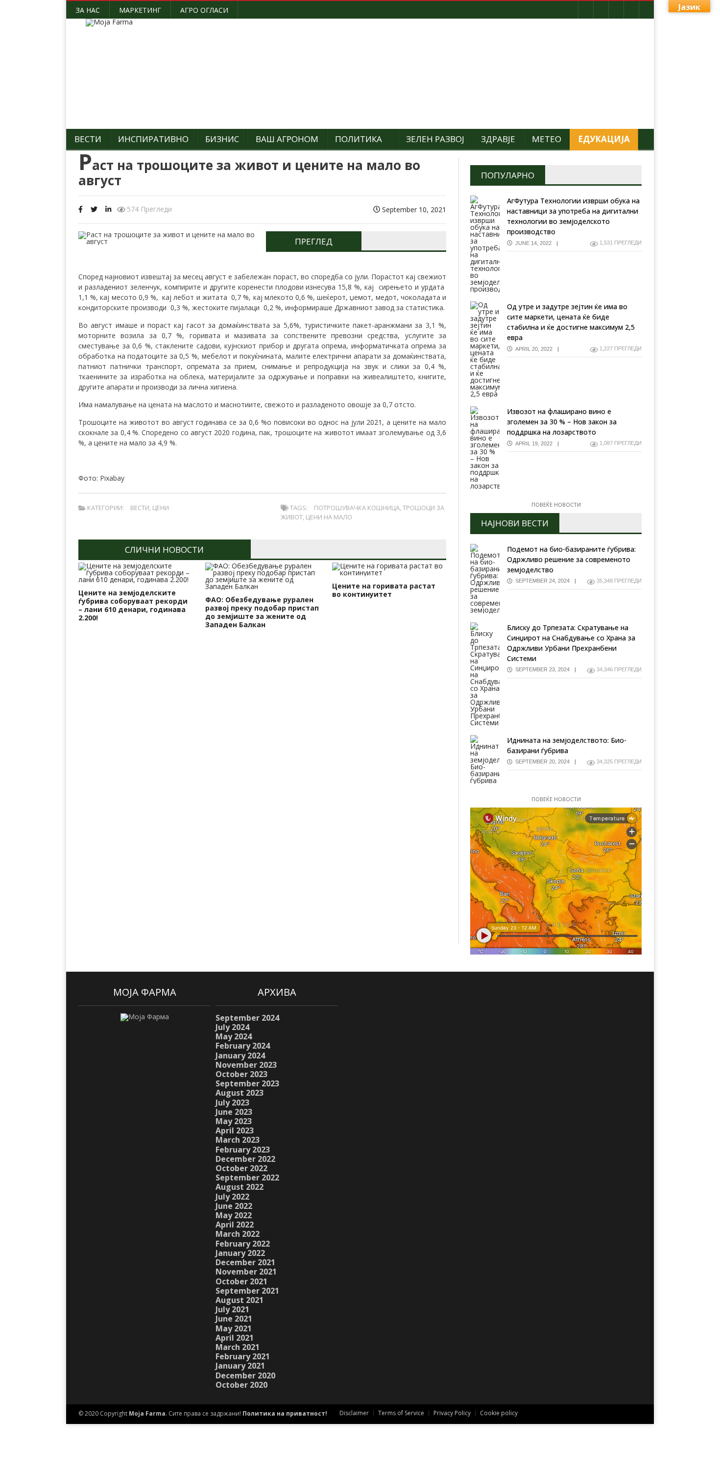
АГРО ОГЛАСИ (204, 10)
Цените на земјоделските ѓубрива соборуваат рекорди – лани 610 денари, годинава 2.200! (133, 605)
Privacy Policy (452, 1413)
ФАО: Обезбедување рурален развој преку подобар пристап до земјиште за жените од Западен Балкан (262, 612)
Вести (87, 139)
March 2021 (238, 1347)
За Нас (88, 10)
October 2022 (241, 1168)
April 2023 (235, 1130)
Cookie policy (499, 1413)
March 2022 (238, 1233)
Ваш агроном (287, 139)
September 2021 (247, 1290)
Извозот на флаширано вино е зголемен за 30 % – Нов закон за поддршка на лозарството (562, 422)
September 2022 (247, 1177)
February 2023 (243, 1149)
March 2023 (238, 1139)
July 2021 (232, 1309)
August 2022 (240, 1186)
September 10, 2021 (413, 209)
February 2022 (243, 1243)
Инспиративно (153, 139)
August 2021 (240, 1300)
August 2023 (240, 1092)
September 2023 (247, 1083)
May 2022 (234, 1215)
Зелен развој (435, 139)
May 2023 (234, 1121)
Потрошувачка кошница (357, 507)
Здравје (498, 139)
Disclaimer (354, 1413)
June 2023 (234, 1111)
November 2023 (246, 1064)
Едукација (604, 139)
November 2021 (246, 1271)
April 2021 (235, 1337)
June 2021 (234, 1318)
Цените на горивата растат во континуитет (383, 590)
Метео (546, 139)
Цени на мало (329, 517)
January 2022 (240, 1253)
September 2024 (247, 1017)
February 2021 (243, 1356)
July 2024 (232, 1027)
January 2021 (240, 1365)
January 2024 (240, 1055)
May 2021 (234, 1328)
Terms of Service (401, 1413)
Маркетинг (140, 10)
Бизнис (222, 139)
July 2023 (232, 1102)
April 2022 (235, 1224)
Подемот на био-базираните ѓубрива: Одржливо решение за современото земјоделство (571, 559)
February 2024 (243, 1045)
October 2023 (241, 1074)
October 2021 (241, 1281)
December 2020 (245, 1375)
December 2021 (245, 1262)
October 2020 (241, 1384)
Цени (160, 507)
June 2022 (234, 1206)
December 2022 (245, 1158)
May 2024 (234, 1036)
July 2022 (232, 1196)
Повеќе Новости (556, 504)
